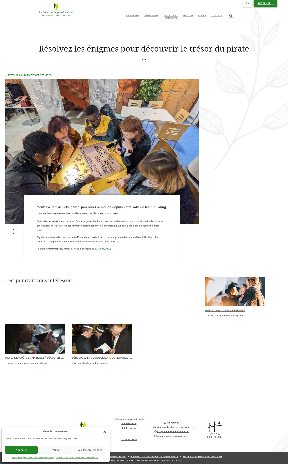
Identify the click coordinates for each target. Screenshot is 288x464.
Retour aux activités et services (30, 75)
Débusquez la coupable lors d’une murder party (105, 357)
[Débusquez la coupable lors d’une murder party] (102, 339)
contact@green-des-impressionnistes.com (172, 427)
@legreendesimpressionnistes (173, 431)
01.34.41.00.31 (129, 439)
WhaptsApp (173, 422)
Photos (188, 15)
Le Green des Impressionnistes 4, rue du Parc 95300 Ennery (129, 423)
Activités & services (171, 17)
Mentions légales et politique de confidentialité (33, 457)
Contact (216, 15)
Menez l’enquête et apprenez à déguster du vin (36, 357)
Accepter (21, 449)
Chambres (132, 15)
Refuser (56, 449)
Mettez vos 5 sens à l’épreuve (225, 310)
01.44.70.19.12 (103, 248)
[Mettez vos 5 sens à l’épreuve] (235, 291)
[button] (104, 431)
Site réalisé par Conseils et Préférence (202, 457)
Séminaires (151, 15)
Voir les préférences (90, 449)
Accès (202, 15)
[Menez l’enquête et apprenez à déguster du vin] (35, 339)
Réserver (264, 3)
